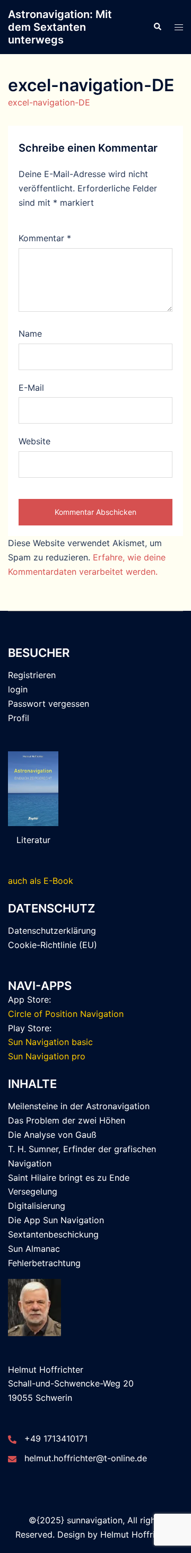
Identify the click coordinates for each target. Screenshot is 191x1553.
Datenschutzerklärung (52, 930)
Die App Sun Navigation (56, 1220)
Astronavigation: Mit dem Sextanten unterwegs (60, 27)
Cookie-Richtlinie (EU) (52, 945)
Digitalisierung (36, 1205)
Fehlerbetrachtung (44, 1263)
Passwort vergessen (48, 703)
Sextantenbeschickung (53, 1234)
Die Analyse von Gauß (52, 1134)
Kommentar (45, 238)
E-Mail (31, 387)
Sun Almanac (34, 1248)
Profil (18, 718)
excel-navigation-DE (49, 102)
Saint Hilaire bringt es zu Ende (68, 1177)
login (18, 689)
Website (34, 441)
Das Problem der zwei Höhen (66, 1120)
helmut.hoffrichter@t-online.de (85, 1458)
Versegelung (32, 1191)
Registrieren (32, 675)
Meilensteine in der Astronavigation (79, 1106)
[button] (157, 27)
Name (30, 333)
